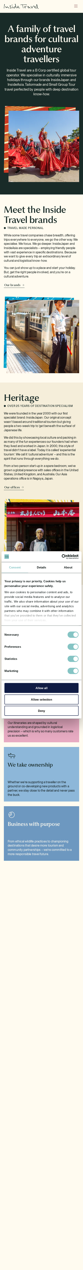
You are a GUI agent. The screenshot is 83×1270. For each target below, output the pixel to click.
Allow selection (41, 699)
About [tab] (68, 567)
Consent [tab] (15, 567)
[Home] (21, 6)
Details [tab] (41, 567)
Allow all (41, 688)
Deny (41, 710)
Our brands (12, 285)
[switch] (73, 647)
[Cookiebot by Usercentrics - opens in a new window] (62, 556)
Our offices (12, 487)
